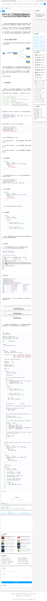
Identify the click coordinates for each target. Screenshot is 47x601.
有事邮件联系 (41, 59)
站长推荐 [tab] (40, 81)
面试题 (41, 42)
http (43, 40)
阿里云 (19, 595)
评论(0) (12, 541)
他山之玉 (38, 37)
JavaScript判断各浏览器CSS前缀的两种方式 (27, 563)
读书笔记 (41, 45)
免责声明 (34, 593)
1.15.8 (19, 93)
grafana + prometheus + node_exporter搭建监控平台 (15, 549)
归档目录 (30, 593)
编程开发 (15, 3)
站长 (44, 37)
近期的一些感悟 (39, 96)
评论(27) (28, 538)
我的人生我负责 (23, 546)
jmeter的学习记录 (39, 94)
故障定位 (38, 40)
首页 (4, 3)
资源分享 (20, 3)
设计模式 (37, 43)
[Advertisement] (16, 524)
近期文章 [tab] (36, 81)
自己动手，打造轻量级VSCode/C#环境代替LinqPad (13, 561)
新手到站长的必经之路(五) (25, 536)
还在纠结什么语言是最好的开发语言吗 (11, 546)
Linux (38, 36)
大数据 (39, 45)
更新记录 (26, 593)
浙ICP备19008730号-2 (27, 595)
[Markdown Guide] (14, 571)
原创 (3, 11)
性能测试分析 (9, 3)
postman (40, 48)
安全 (41, 39)
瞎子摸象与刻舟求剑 (7, 560)
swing (37, 48)
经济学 (36, 45)
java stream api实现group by (41, 102)
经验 (35, 36)
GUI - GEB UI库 (6, 558)
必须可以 (40, 74)
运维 (35, 39)
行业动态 (26, 3)
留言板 (41, 3)
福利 (44, 48)
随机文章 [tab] (44, 81)
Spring (40, 36)
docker (43, 43)
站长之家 (31, 3)
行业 (38, 42)
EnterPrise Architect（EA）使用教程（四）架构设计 (14, 543)
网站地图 (17, 593)
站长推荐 (22, 593)
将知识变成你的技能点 (23, 560)
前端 (35, 40)
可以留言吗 (39, 77)
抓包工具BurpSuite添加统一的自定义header (28, 549)
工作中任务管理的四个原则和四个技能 (26, 558)
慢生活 (38, 46)
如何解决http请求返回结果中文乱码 (27, 543)
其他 (40, 43)
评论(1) (12, 538)
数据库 (36, 42)
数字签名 (38, 39)
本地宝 (41, 46)
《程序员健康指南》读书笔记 (9, 536)
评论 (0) (30, 11)
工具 (41, 37)
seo (42, 39)
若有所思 (36, 3)
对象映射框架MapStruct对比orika (26, 539)
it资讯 (41, 40)
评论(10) (12, 548)
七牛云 (22, 595)
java (44, 39)
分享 (21, 499)
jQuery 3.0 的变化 (6, 563)
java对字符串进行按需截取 (41, 100)
